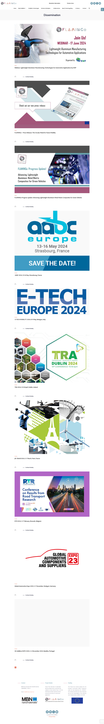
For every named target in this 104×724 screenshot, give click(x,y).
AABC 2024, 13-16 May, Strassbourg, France (28, 275)
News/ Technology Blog (67, 8)
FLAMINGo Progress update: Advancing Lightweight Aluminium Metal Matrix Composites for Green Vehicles (48, 197)
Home (15, 8)
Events (16, 272)
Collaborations (56, 8)
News (16, 65)
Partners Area (70, 3)
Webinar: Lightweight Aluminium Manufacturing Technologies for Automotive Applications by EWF (45, 68)
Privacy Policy (52, 716)
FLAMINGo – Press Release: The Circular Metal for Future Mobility (35, 133)
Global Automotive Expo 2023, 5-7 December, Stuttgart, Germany (35, 586)
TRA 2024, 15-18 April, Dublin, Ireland (26, 387)
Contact (84, 8)
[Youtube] (100, 3)
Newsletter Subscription (54, 3)
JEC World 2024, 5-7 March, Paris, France (27, 458)
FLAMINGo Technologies (33, 8)
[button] (102, 9)
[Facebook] (94, 3)
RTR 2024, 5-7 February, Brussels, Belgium (28, 521)
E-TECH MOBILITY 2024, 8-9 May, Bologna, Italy (30, 319)
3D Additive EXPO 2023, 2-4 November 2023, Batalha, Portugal (35, 651)
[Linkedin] (91, 3)
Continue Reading (29, 76)
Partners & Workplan (45, 8)
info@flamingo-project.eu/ (29, 691)
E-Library (78, 8)
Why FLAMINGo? (21, 8)
